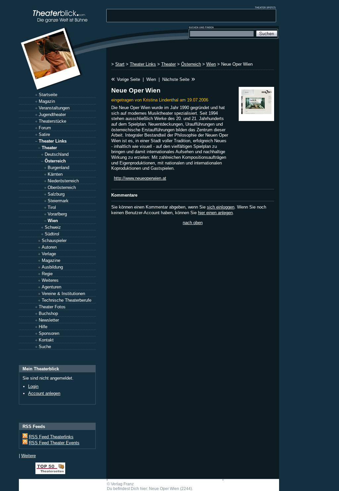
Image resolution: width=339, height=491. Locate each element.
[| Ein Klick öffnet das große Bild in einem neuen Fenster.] (256, 104)
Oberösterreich (62, 187)
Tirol (52, 207)
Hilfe (43, 326)
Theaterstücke (52, 121)
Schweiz (53, 227)
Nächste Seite (175, 79)
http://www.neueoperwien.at (140, 178)
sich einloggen (220, 207)
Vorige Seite (128, 79)
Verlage (49, 253)
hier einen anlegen (215, 212)
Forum (45, 127)
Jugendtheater (52, 114)
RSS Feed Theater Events (54, 442)
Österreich (55, 160)
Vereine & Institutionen (63, 293)
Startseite (48, 94)
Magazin (47, 101)
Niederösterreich (63, 180)
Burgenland (58, 167)
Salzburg (56, 194)
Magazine (51, 260)
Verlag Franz (122, 484)
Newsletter (49, 320)
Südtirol (52, 233)
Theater (49, 147)
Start (119, 64)
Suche (45, 346)
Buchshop (48, 313)
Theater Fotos (52, 306)
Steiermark (58, 200)
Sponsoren (49, 333)
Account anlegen (44, 393)
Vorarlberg (57, 214)
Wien (53, 220)
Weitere (28, 455)
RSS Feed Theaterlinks (51, 436)
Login (33, 386)
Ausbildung (52, 267)
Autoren (49, 247)
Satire (44, 134)
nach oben (193, 222)
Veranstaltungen (54, 107)
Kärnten (55, 174)
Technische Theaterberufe (66, 300)
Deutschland (57, 154)
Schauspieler (54, 240)
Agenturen (51, 286)
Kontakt (46, 340)
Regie (47, 273)
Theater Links (53, 141)
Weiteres (50, 280)
